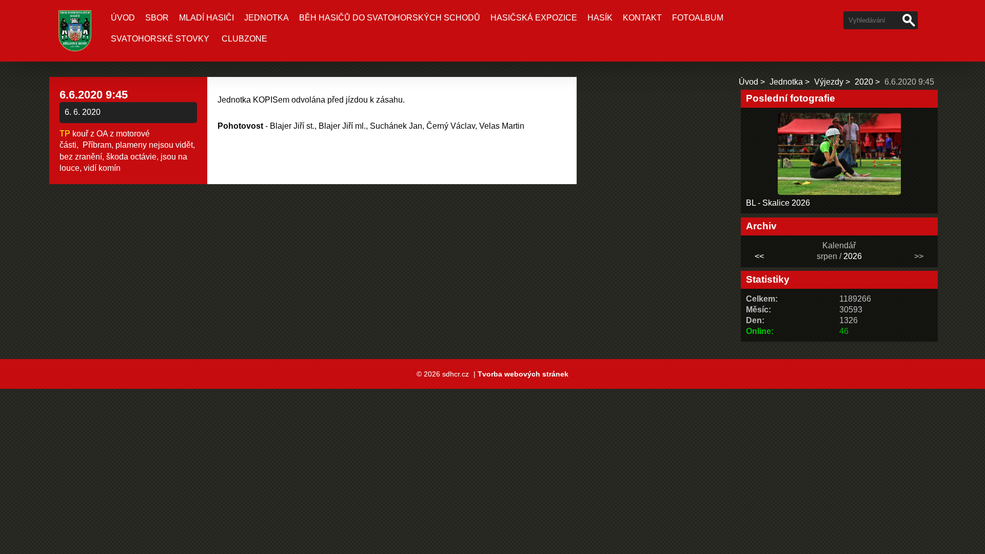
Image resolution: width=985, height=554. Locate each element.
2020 (864, 81)
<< (759, 256)
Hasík (600, 17)
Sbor (157, 17)
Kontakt (642, 17)
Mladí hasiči (206, 17)
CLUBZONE (244, 38)
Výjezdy (828, 81)
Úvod (123, 17)
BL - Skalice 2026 (778, 203)
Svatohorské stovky (160, 38)
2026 (852, 256)
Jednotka (266, 17)
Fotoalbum (697, 17)
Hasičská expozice (533, 17)
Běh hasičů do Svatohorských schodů (389, 17)
